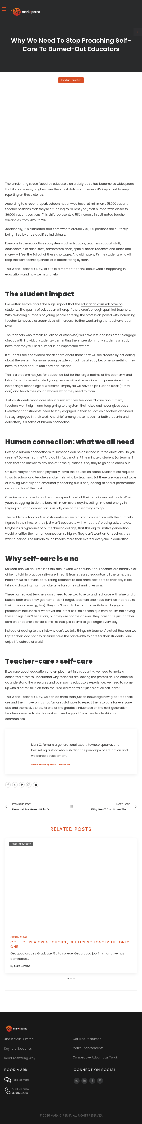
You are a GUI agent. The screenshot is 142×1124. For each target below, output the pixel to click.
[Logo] (25, 11)
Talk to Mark (20, 1080)
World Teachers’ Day (27, 269)
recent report (37, 204)
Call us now (20, 1089)
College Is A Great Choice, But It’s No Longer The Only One (69, 944)
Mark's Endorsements (88, 1048)
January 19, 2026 (19, 936)
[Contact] (8, 1080)
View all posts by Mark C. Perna (48, 764)
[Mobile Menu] (4, 9)
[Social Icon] (8, 785)
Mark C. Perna (22, 966)
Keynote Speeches (18, 1049)
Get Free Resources (87, 1039)
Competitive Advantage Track (95, 1057)
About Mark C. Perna (19, 1039)
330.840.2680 (20, 1093)
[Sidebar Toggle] (138, 32)
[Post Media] (71, 884)
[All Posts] (71, 806)
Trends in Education (71, 80)
